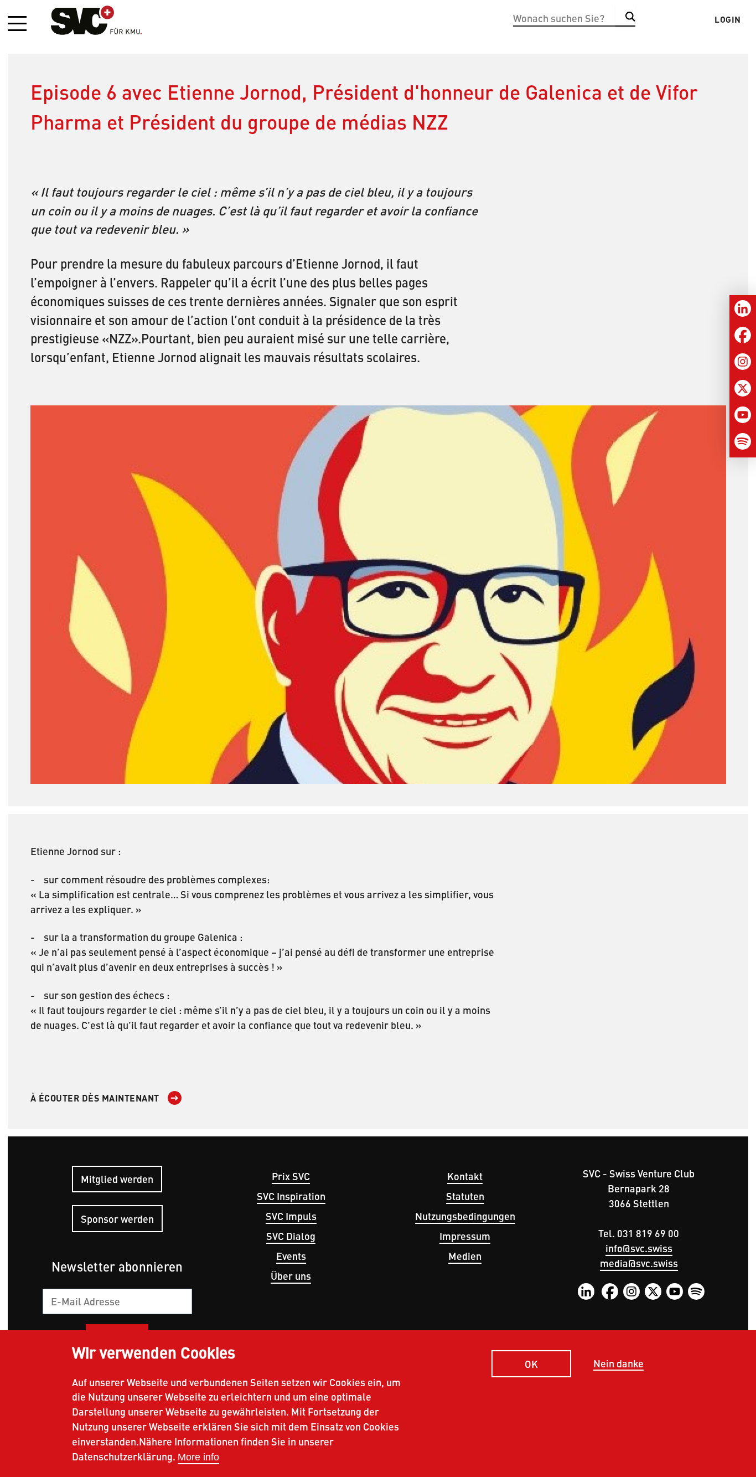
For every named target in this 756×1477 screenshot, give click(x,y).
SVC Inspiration (291, 1196)
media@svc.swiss (639, 1263)
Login (727, 19)
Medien (464, 1256)
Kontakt (465, 1176)
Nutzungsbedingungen (465, 1216)
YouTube (674, 1291)
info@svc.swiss (638, 1248)
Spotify (696, 1291)
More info (198, 1457)
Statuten (465, 1196)
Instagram (631, 1291)
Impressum (464, 1236)
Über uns (291, 1276)
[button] (17, 24)
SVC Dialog (290, 1236)
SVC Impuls (291, 1216)
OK (531, 1363)
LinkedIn (586, 1291)
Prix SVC (291, 1176)
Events (291, 1256)
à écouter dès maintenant (94, 1098)
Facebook (610, 1291)
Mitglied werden (117, 1179)
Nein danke (618, 1364)
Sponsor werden (117, 1219)
